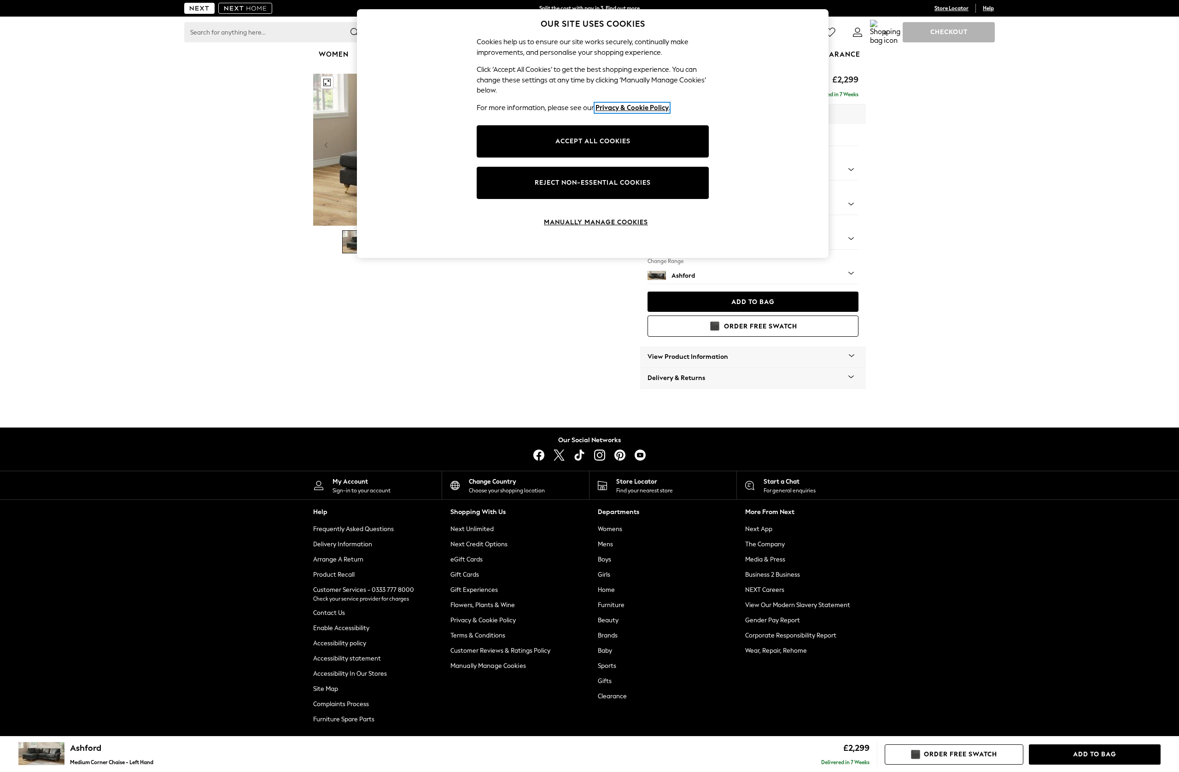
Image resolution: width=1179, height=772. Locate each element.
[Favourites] (830, 32)
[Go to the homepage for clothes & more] (199, 8)
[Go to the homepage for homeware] (245, 8)
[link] (857, 32)
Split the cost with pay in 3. (589, 8)
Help (988, 8)
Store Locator (951, 8)
